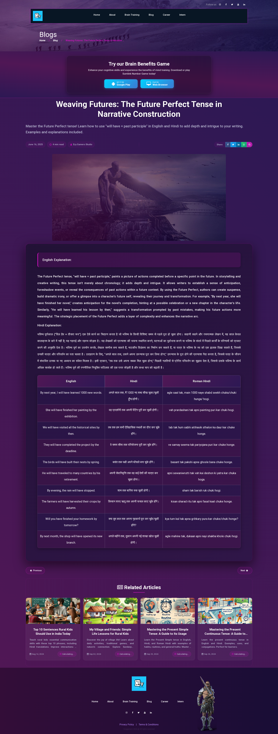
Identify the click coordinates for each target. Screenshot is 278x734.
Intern (182, 14)
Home (97, 14)
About (112, 14)
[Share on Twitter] (233, 144)
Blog (151, 14)
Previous (37, 570)
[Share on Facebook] (228, 144)
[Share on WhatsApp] (244, 144)
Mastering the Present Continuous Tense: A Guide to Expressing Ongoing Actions (225, 634)
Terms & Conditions (149, 724)
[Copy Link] (249, 144)
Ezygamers (128, 729)
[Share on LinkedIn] (238, 144)
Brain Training (132, 14)
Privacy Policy (126, 724)
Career (166, 14)
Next (243, 570)
